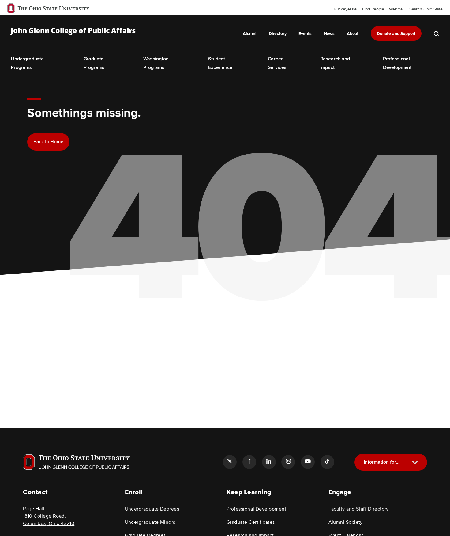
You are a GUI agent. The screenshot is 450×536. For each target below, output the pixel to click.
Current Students (393, 483)
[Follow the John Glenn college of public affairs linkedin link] (268, 461)
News (329, 33)
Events (304, 33)
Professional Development (256, 509)
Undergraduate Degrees (152, 509)
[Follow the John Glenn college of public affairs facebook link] (249, 461)
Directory (278, 33)
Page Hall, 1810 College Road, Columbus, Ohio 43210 (48, 516)
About (352, 33)
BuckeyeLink (345, 9)
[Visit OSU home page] (76, 462)
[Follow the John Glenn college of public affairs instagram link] (288, 461)
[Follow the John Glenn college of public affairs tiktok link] (327, 461)
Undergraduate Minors (150, 522)
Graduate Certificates (251, 522)
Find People (373, 9)
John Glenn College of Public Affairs (73, 30)
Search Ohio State (426, 9)
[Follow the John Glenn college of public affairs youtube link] (307, 461)
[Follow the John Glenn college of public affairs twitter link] (229, 461)
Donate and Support (396, 33)
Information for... (381, 462)
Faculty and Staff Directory (358, 509)
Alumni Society (345, 522)
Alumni (250, 33)
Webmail (396, 9)
